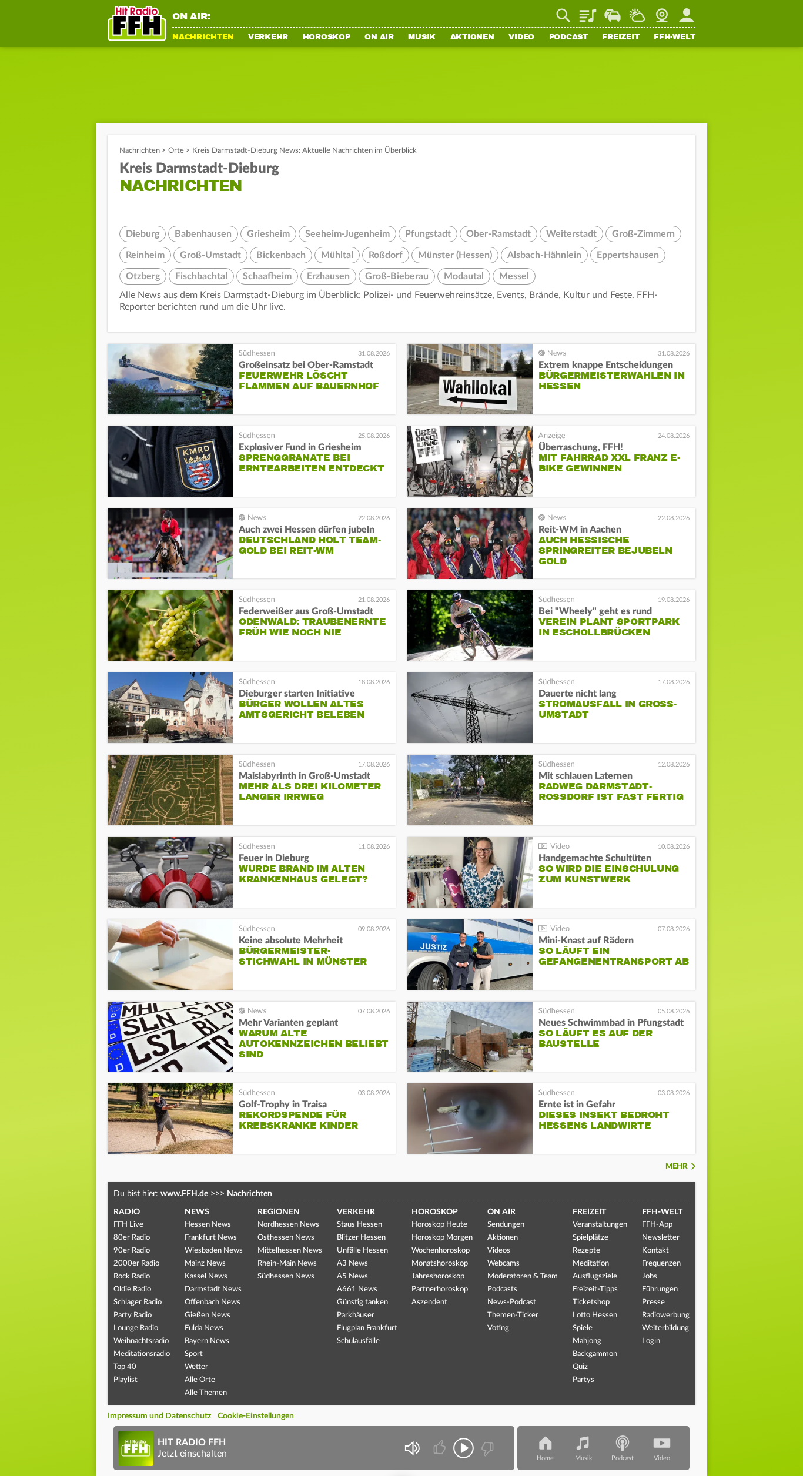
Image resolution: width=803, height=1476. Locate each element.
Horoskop (326, 38)
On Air (379, 38)
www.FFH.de (184, 1194)
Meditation (591, 1263)
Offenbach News (212, 1302)
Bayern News (207, 1341)
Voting (498, 1328)
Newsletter (661, 1237)
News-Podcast (511, 1302)
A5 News (352, 1276)
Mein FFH (686, 11)
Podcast (568, 38)
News (197, 1212)
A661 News (357, 1289)
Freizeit (620, 38)
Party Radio (132, 1315)
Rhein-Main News (287, 1263)
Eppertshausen (628, 255)
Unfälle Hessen (362, 1250)
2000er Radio (136, 1263)
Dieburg (142, 234)
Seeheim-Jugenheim (347, 234)
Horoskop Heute (439, 1225)
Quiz (580, 1367)
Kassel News (206, 1276)
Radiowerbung (666, 1315)
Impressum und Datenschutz (159, 1416)
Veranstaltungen (600, 1225)
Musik (422, 38)
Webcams (503, 1263)
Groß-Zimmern (643, 234)
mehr (676, 1166)
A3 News (352, 1263)
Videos (498, 1250)
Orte (176, 151)
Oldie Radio (132, 1289)
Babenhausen (203, 234)
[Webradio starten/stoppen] (463, 1448)
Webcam (662, 11)
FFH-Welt (674, 38)
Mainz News (205, 1263)
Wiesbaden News (214, 1250)
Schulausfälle (358, 1341)
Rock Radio (131, 1276)
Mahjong (587, 1341)
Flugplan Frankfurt (367, 1328)
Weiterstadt (571, 234)
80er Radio (131, 1237)
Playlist (588, 11)
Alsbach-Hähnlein (544, 255)
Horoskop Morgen (442, 1237)
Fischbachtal (201, 276)
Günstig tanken (362, 1302)
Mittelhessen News (289, 1250)
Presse (653, 1302)
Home (545, 1458)
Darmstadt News (213, 1289)
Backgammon (595, 1354)
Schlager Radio (137, 1302)
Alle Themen (206, 1393)
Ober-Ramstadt (498, 234)
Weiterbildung (665, 1328)
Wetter (637, 11)
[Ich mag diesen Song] (440, 1448)
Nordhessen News (288, 1225)
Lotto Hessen (595, 1315)
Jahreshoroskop (437, 1276)
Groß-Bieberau (397, 276)
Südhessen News (285, 1276)
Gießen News (207, 1315)
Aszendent (429, 1302)
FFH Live (128, 1225)
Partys (583, 1380)
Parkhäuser (355, 1315)
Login (651, 1341)
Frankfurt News (211, 1237)
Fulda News (204, 1328)
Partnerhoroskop (439, 1289)
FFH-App (657, 1225)
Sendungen (505, 1225)
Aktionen (472, 38)
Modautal (464, 276)
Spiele (583, 1328)
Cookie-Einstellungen (256, 1416)
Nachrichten (202, 38)
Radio (126, 1212)
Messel (514, 276)
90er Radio (131, 1250)
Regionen (278, 1212)
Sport (194, 1354)
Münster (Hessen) (455, 255)
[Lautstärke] (412, 1448)
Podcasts (502, 1289)
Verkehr (268, 38)
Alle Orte (200, 1380)
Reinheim (145, 255)
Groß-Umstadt (210, 255)
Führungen (660, 1289)
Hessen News (208, 1225)
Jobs (649, 1276)
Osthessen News (285, 1237)
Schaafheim (267, 276)
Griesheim (268, 234)
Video (521, 38)
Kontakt (655, 1250)
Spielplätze (590, 1237)
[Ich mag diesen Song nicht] (486, 1448)
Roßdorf (386, 255)
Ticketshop (591, 1302)
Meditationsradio (141, 1354)
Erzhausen (328, 276)
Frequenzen (661, 1263)
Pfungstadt (428, 234)
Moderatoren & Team (522, 1276)
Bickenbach (281, 255)
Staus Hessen (359, 1225)
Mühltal (337, 255)
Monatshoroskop (439, 1263)
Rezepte (586, 1250)
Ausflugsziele (595, 1276)
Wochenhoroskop (440, 1250)
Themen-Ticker (512, 1315)
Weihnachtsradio (141, 1341)
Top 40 (124, 1367)
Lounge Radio (135, 1328)
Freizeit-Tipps (595, 1289)
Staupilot (612, 11)
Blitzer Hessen (361, 1237)
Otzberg (143, 276)
